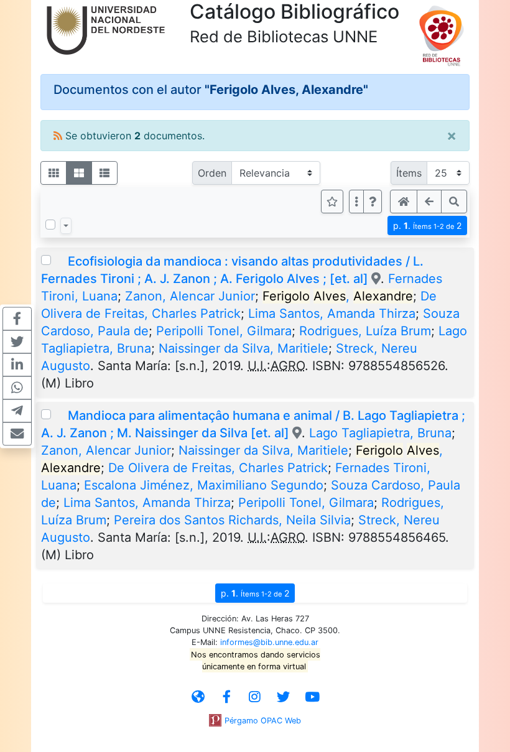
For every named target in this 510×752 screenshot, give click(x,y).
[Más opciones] (356, 201)
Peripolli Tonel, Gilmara (224, 330)
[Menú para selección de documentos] (66, 226)
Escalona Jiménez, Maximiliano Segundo (203, 485)
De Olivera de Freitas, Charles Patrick (218, 467)
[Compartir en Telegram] (17, 410)
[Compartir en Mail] (17, 433)
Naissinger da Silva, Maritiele (243, 348)
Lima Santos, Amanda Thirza (331, 313)
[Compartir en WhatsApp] (17, 387)
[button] (372, 201)
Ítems (409, 173)
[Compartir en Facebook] (17, 318)
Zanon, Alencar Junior (190, 296)
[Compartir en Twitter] (17, 341)
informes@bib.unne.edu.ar (269, 642)
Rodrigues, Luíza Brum (365, 330)
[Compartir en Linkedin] (17, 364)
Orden (212, 173)
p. (427, 225)
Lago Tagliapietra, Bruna (380, 432)
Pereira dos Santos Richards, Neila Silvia (232, 520)
